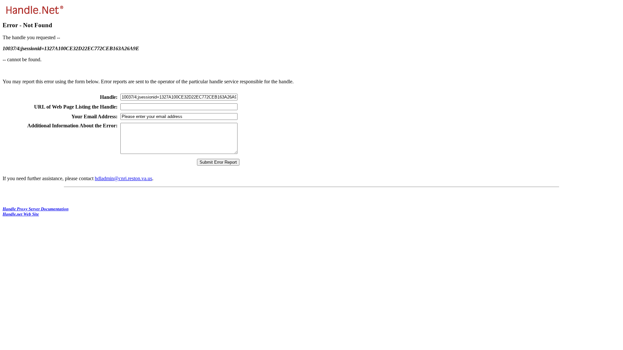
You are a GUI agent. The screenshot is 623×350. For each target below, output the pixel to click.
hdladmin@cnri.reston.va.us (123, 178)
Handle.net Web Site (21, 214)
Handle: (108, 97)
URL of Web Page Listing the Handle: (75, 107)
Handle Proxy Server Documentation (35, 208)
